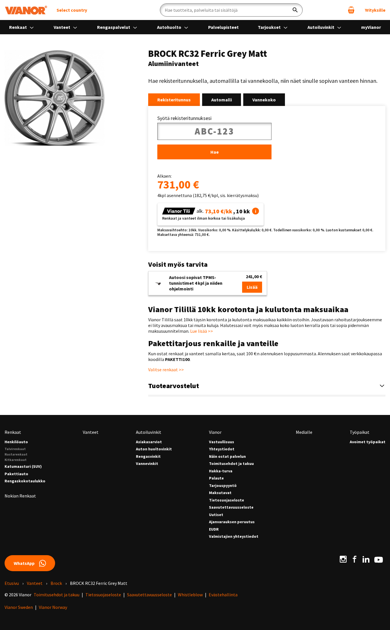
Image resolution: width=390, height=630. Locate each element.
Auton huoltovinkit (154, 449)
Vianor (215, 432)
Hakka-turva (220, 471)
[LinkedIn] (366, 559)
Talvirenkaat (15, 449)
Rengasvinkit (148, 456)
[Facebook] (354, 559)
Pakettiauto (16, 474)
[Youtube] (378, 559)
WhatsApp (24, 563)
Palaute (216, 478)
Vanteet (62, 27)
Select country (72, 10)
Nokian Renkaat (20, 496)
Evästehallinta (223, 594)
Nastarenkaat (16, 454)
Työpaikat (359, 432)
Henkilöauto (16, 442)
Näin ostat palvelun (227, 456)
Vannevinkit (147, 463)
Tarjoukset (270, 27)
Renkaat (18, 27)
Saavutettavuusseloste (231, 507)
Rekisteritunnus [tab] (174, 100)
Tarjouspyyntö (223, 485)
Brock (56, 583)
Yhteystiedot (221, 449)
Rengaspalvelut (114, 27)
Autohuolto (169, 27)
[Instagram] (343, 559)
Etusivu (12, 583)
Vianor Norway (53, 607)
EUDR (214, 529)
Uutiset (216, 514)
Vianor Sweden (19, 607)
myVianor (371, 27)
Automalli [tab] (221, 100)
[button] (255, 211)
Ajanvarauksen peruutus (232, 521)
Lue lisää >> (201, 331)
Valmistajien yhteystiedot (233, 536)
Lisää (252, 287)
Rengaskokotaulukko (25, 481)
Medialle (304, 432)
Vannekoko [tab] (264, 100)
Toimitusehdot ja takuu (231, 463)
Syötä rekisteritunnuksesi (184, 118)
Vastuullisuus (221, 442)
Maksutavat (220, 492)
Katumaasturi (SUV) (23, 466)
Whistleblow (190, 594)
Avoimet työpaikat (367, 442)
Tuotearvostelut (173, 385)
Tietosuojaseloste (226, 500)
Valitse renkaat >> (166, 369)
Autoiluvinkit (321, 27)
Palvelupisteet (223, 27)
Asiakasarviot (149, 442)
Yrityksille (375, 10)
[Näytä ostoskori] (351, 10)
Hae (214, 152)
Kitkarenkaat (16, 460)
